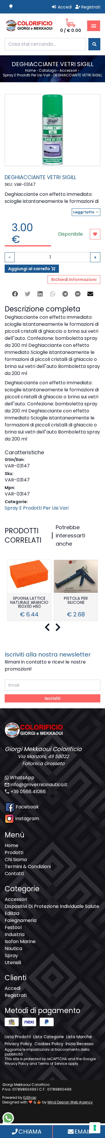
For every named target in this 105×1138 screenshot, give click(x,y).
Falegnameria (20, 920)
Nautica (13, 948)
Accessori (16, 899)
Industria (14, 934)
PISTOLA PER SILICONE (76, 600)
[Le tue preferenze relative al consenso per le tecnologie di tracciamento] (94, 1127)
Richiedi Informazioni (74, 279)
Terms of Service (52, 1063)
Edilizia (12, 913)
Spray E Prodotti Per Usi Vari (37, 508)
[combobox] (45, 44)
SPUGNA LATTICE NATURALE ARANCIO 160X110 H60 (29, 602)
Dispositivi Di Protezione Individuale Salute (52, 906)
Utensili (13, 962)
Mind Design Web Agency (70, 1102)
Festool (13, 927)
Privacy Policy (17, 1063)
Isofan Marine (20, 941)
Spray (11, 955)
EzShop (29, 1097)
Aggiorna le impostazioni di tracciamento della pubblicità (47, 1052)
